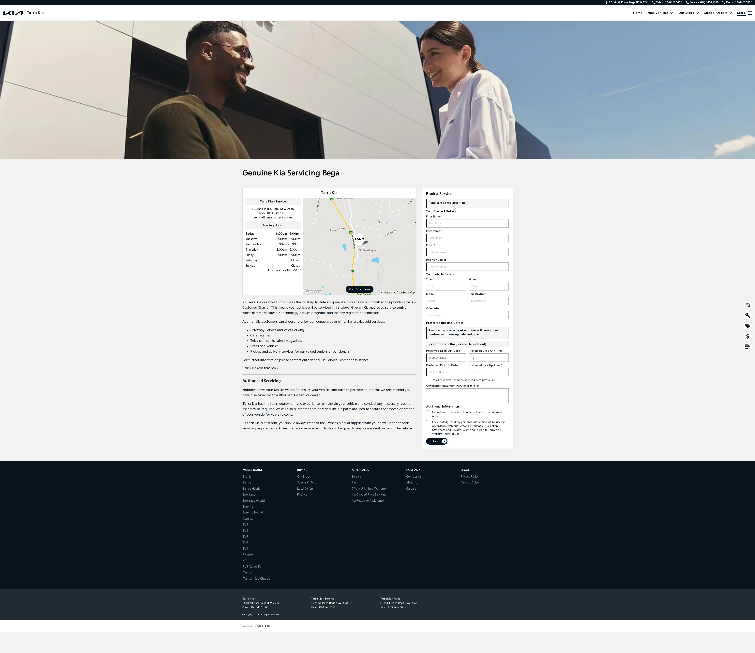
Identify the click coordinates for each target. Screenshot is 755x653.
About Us (412, 482)
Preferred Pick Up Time (485, 365)
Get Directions (359, 289)
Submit (435, 441)
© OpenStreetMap (404, 292)
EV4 (245, 530)
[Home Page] (13, 13)
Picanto (248, 554)
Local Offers (305, 488)
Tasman (248, 572)
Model (430, 294)
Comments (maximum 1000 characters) (452, 385)
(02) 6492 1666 (277, 213)
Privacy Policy (460, 430)
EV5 (245, 536)
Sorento (248, 506)
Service (356, 476)
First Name (434, 216)
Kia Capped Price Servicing (369, 494)
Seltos (247, 482)
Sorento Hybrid (253, 512)
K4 (245, 560)
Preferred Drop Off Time (486, 350)
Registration (478, 294)
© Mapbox (387, 292)
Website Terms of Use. (446, 434)
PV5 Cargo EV (252, 566)
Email (430, 245)
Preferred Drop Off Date (444, 350)
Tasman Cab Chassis (256, 578)
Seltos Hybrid (252, 488)
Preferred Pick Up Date (443, 365)
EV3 (245, 524)
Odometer (433, 308)
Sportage (249, 494)
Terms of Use (470, 482)
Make (472, 279)
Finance (302, 494)
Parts (355, 482)
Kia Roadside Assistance (368, 500)
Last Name (434, 231)
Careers (411, 488)
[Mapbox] (314, 291)
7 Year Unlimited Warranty (369, 488)
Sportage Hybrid (254, 500)
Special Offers (716, 13)
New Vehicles (658, 13)
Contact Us (413, 476)
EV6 (245, 542)
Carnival (248, 518)
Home (638, 13)
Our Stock (686, 13)
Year (429, 279)
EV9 (245, 548)
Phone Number (437, 259)
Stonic (247, 476)
